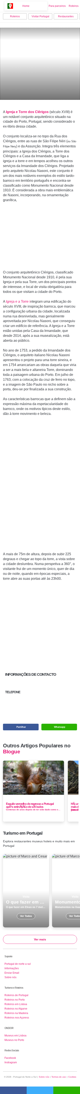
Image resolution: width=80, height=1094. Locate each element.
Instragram (10, 1062)
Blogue (11, 751)
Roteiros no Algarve (15, 1008)
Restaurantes (66, 16)
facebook (13, 1090)
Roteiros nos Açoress (16, 1017)
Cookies (72, 1077)
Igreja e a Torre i (18, 301)
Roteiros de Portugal (16, 995)
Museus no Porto (14, 1040)
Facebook (10, 1057)
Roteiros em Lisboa (15, 1004)
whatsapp (66, 1090)
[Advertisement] (40, 238)
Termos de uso (58, 1077)
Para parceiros (57, 5)
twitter (40, 1090)
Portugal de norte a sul (17, 963)
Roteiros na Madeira (16, 1013)
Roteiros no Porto (14, 999)
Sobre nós (10, 977)
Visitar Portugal (40, 16)
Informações (11, 968)
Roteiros (74, 5)
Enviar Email (11, 972)
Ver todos (26, 890)
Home (25, 5)
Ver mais (40, 939)
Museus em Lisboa (15, 1035)
